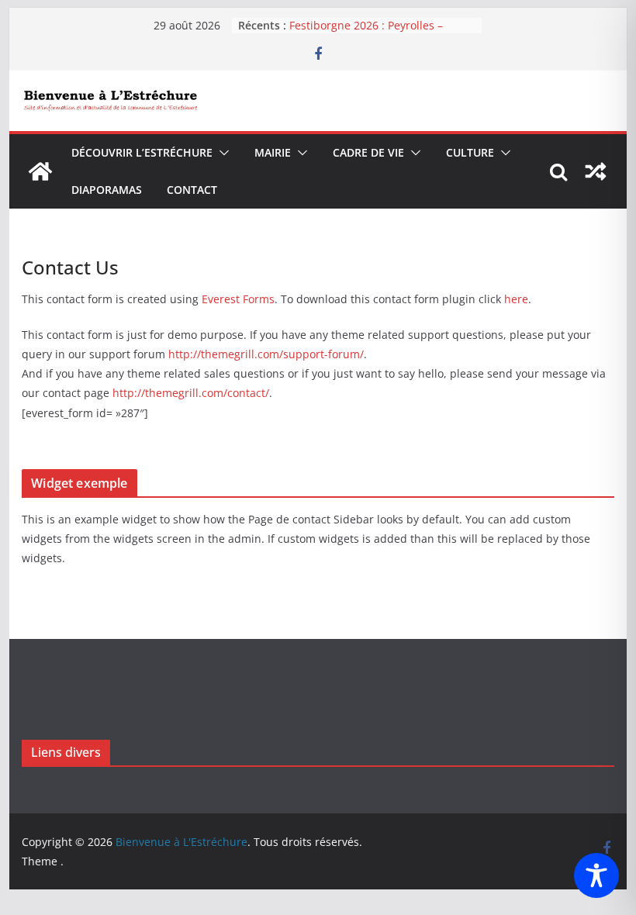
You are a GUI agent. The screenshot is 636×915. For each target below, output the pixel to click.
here (516, 299)
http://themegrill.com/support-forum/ (266, 354)
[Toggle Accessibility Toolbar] (596, 875)
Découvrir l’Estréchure (142, 152)
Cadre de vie (368, 152)
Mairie (272, 152)
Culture (470, 152)
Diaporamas (106, 189)
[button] (221, 153)
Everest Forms (238, 299)
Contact (192, 189)
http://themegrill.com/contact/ (190, 392)
